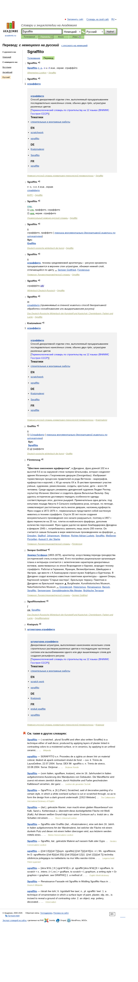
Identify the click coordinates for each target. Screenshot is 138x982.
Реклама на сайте (61, 913)
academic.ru (10, 35)
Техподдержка (46, 913)
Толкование (33, 58)
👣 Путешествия (12, 916)
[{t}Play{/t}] (39, 62)
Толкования (29, 37)
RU (112, 19)
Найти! (110, 31)
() (37, 434)
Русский (6, 77)
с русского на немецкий (74, 45)
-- (60, 176)
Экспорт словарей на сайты (14, 920)
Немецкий (7, 57)
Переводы (45, 37)
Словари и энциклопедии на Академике (49, 25)
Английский (7, 72)
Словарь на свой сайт (98, 19)
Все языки (7, 67)
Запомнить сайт (75, 19)
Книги (61, 37)
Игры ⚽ (77, 37)
